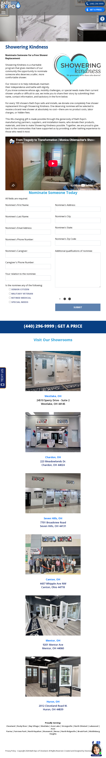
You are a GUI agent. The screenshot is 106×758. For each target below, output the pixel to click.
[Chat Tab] (53, 379)
